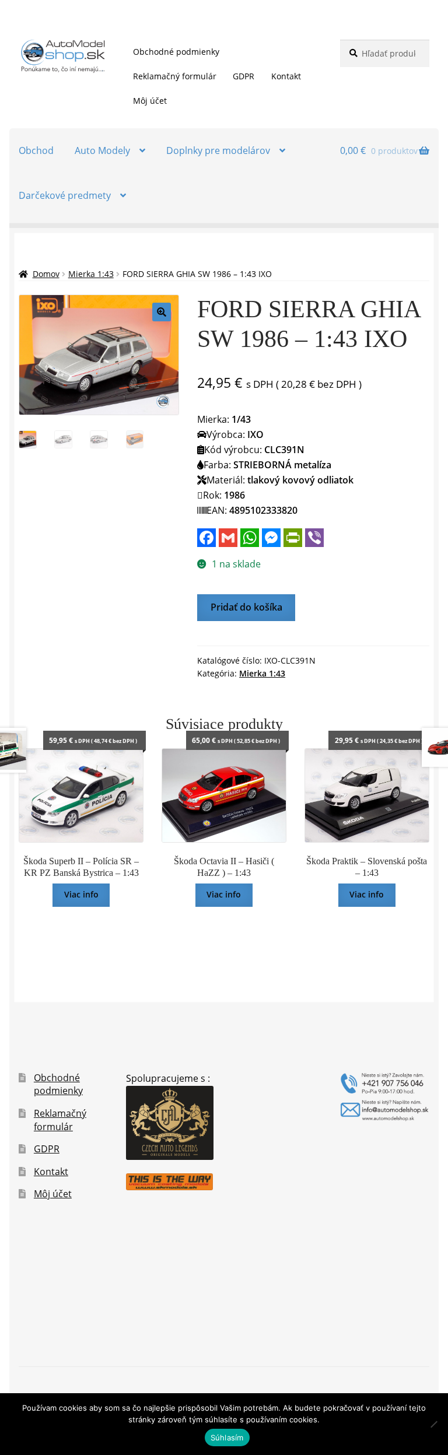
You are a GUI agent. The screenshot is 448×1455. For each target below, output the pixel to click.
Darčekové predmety (65, 195)
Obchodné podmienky (176, 51)
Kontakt (286, 76)
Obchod (36, 150)
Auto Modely (102, 150)
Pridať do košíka (246, 607)
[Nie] (433, 1424)
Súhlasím (227, 1437)
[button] (161, 312)
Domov (46, 273)
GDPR (243, 76)
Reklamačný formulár (174, 76)
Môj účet (150, 100)
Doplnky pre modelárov (218, 150)
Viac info (81, 894)
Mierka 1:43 (91, 273)
